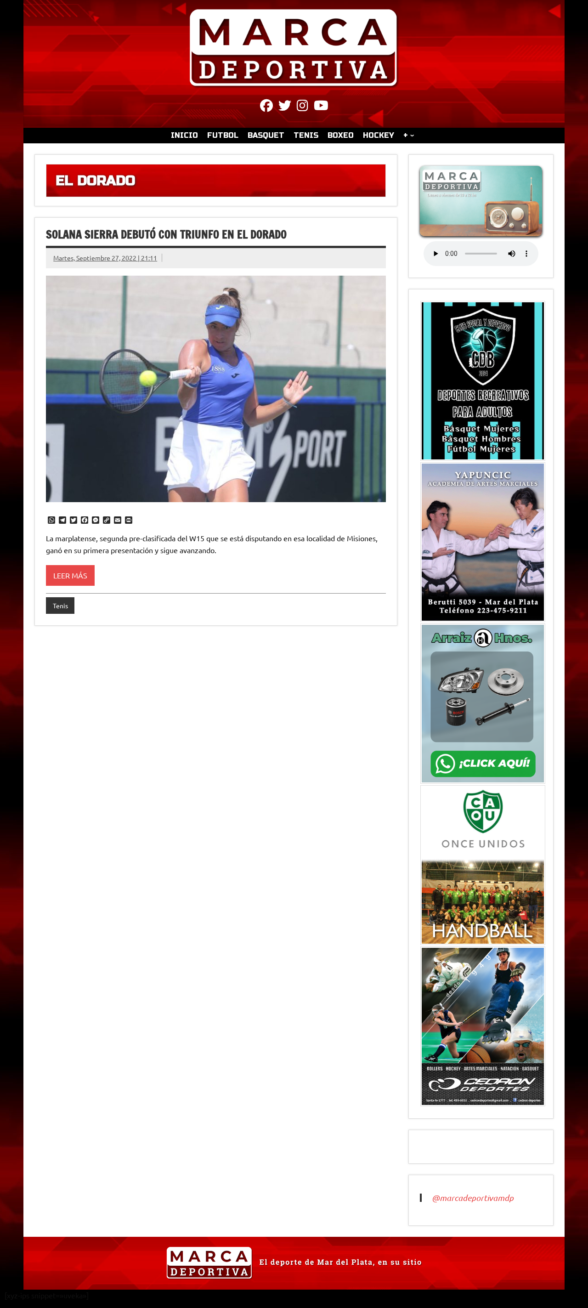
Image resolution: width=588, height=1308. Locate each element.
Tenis (60, 605)
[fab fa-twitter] (284, 107)
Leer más (70, 575)
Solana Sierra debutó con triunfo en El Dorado (166, 234)
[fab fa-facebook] (266, 107)
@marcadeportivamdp (473, 1198)
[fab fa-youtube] (321, 107)
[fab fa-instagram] (302, 107)
